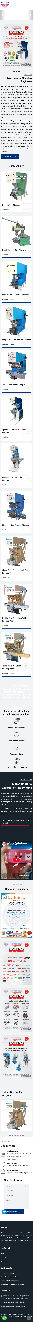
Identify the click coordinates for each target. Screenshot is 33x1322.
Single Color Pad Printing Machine (16, 339)
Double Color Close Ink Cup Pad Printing (12, 1285)
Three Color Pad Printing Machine (16, 384)
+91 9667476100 (19, 1302)
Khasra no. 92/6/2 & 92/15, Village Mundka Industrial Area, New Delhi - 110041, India (16, 1297)
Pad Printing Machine (11, 205)
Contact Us (4, 1262)
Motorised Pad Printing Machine (15, 294)
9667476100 (23, 1166)
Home (2, 1254)
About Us (3, 1258)
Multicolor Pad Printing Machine (15, 525)
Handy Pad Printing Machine (14, 250)
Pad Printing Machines (7, 1273)
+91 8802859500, (13, 1166)
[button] (13, 71)
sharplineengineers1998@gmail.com (19, 1173)
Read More (5, 209)
